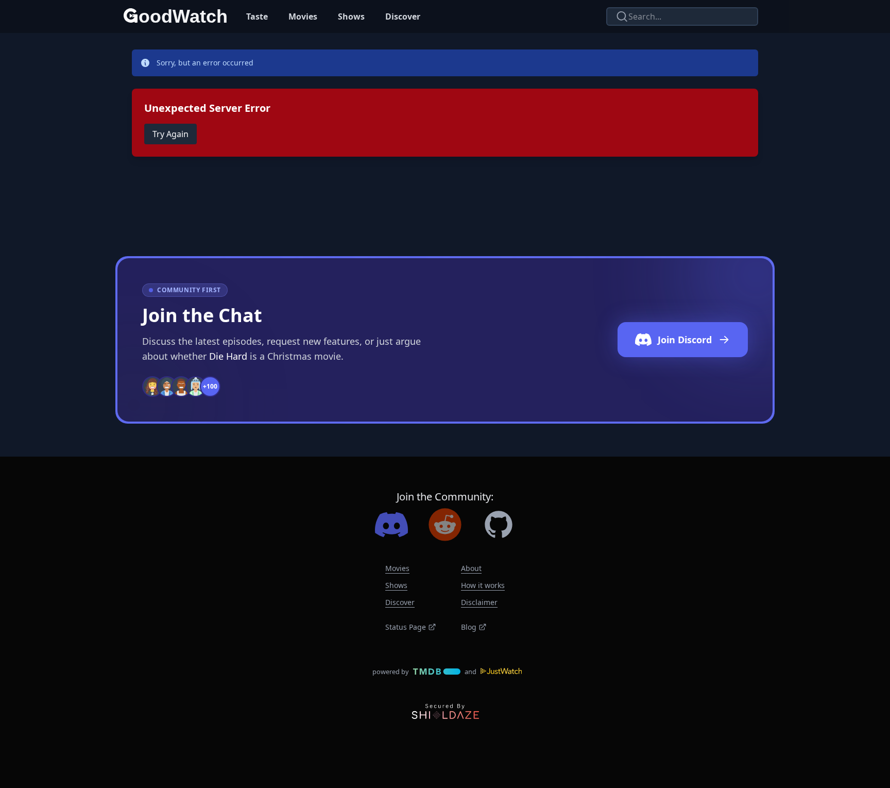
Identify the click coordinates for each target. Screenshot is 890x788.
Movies (302, 16)
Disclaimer (479, 602)
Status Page (405, 627)
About (471, 568)
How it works (483, 585)
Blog (468, 627)
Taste (257, 16)
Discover (402, 16)
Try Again (170, 134)
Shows (351, 16)
